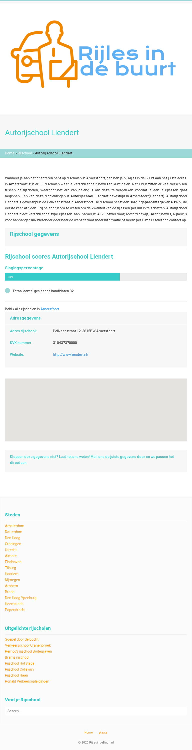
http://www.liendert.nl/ (70, 355)
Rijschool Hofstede (19, 663)
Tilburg (10, 568)
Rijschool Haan (16, 675)
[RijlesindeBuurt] (96, 52)
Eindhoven (13, 562)
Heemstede (14, 604)
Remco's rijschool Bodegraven (28, 651)
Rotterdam (13, 532)
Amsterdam (14, 526)
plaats (103, 732)
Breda (9, 592)
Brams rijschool (17, 657)
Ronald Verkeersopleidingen (27, 681)
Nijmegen (12, 580)
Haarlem (11, 574)
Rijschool (25, 153)
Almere (11, 556)
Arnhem (11, 586)
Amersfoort (49, 309)
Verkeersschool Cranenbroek (28, 645)
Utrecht (11, 550)
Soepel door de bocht (21, 639)
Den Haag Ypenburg (20, 598)
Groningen (13, 544)
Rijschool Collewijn (19, 669)
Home (9, 153)
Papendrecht (15, 610)
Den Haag (12, 538)
